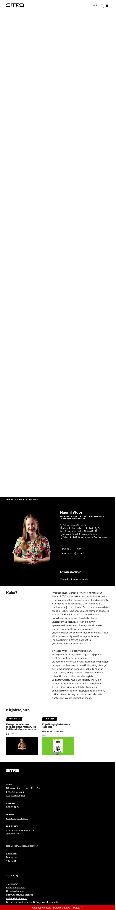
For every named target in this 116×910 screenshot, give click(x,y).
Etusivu (10, 500)
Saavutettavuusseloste (19, 895)
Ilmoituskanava (15, 891)
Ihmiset (20, 500)
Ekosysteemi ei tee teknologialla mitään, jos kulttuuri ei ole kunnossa (21, 726)
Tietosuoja (12, 884)
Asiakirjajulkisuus (16, 898)
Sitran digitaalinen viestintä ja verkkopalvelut (33, 902)
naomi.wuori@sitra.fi (72, 553)
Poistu (76, 908)
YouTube (11, 861)
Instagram (12, 857)
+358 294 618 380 (71, 549)
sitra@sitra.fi (13, 833)
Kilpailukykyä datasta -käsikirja (56, 725)
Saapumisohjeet (15, 795)
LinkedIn (11, 853)
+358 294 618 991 (17, 818)
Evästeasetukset (16, 887)
